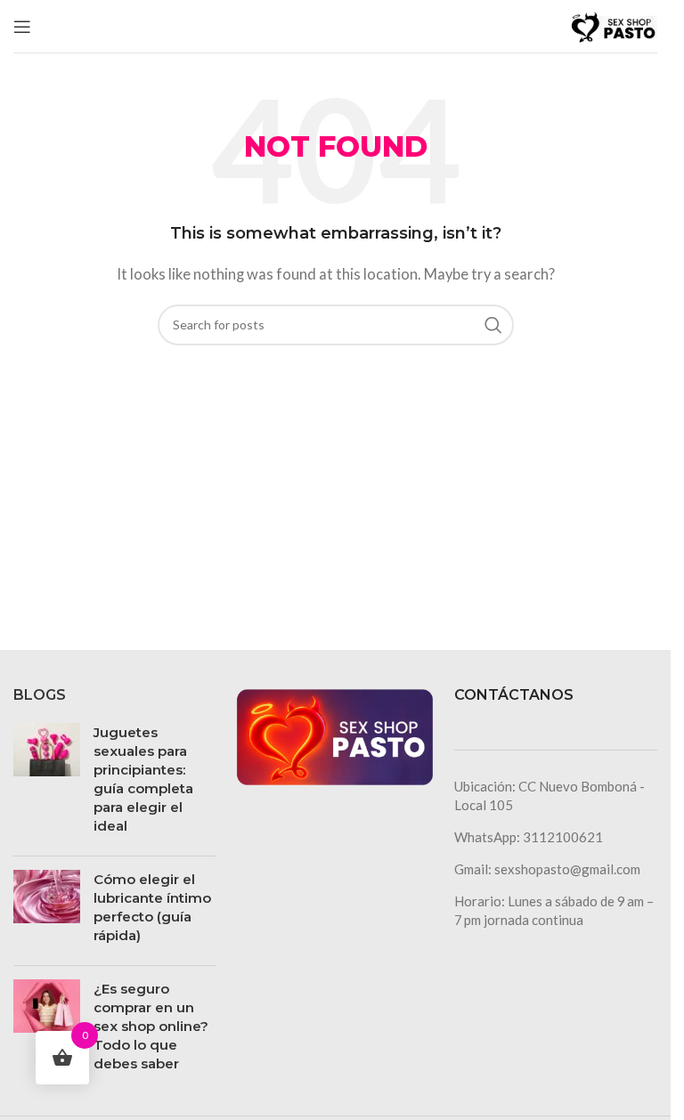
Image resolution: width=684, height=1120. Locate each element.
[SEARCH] (493, 324)
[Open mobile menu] (22, 27)
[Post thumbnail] (46, 782)
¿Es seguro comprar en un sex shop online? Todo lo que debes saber (151, 1026)
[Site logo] (612, 24)
